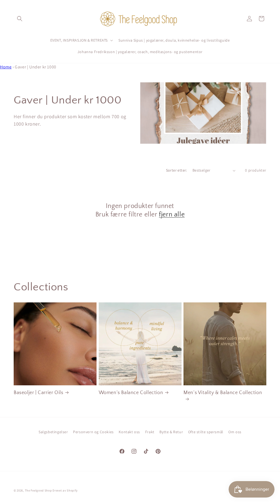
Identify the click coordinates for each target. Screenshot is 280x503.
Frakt (149, 431)
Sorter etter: (176, 170)
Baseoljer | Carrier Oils (38, 392)
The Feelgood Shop (38, 490)
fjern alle (172, 214)
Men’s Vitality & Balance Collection (222, 392)
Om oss (234, 431)
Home (5, 67)
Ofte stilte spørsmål (205, 431)
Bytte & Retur (171, 431)
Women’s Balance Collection (131, 392)
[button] (20, 19)
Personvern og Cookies (93, 431)
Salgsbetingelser (53, 431)
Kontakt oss (129, 431)
